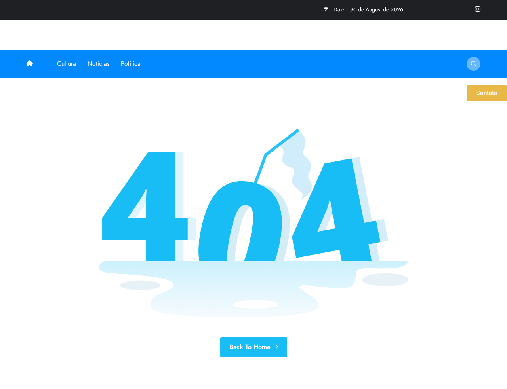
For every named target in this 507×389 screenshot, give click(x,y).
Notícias (98, 63)
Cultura (66, 63)
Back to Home (251, 346)
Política (131, 63)
